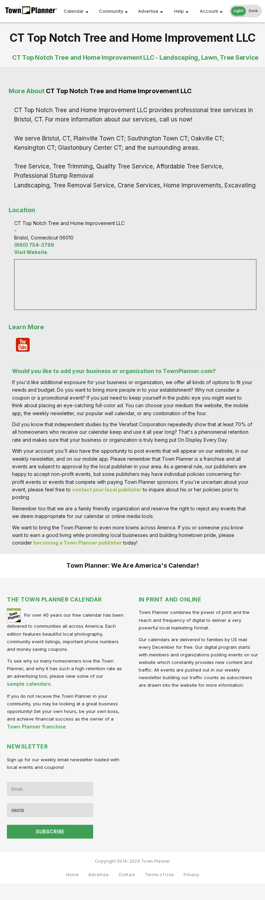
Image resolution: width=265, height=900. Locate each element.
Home (72, 874)
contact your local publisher (106, 489)
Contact (127, 874)
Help (179, 11)
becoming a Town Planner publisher (77, 543)
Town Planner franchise (36, 727)
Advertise (148, 11)
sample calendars (29, 684)
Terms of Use (159, 874)
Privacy (191, 874)
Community (111, 11)
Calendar (74, 11)
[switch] (245, 11)
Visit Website (30, 252)
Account (209, 11)
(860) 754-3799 (34, 245)
